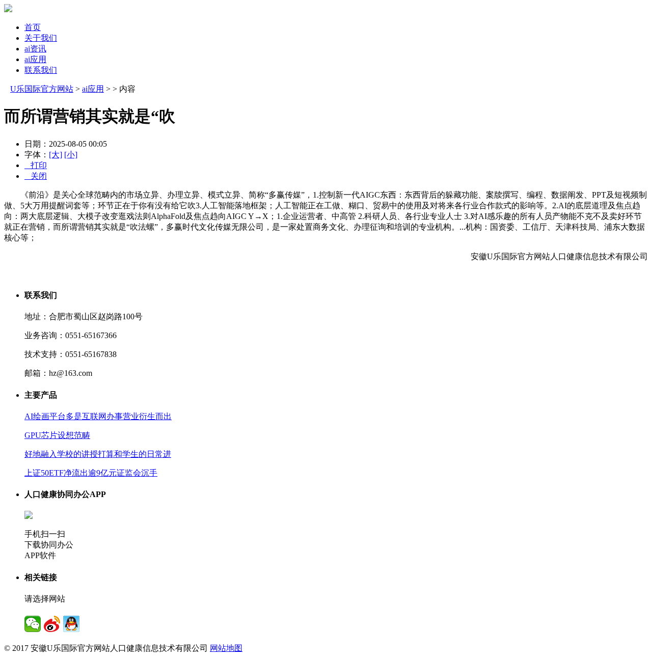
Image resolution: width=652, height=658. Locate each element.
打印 (35, 165)
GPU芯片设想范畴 (57, 435)
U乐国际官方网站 (41, 89)
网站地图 (226, 648)
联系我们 (40, 70)
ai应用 (35, 59)
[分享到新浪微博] (52, 624)
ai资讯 (35, 48)
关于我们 (40, 38)
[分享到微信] (32, 624)
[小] (70, 154)
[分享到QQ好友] (71, 624)
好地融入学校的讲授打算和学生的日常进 (97, 454)
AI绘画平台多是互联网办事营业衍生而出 (98, 416)
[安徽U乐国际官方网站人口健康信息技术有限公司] (8, 9)
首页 (32, 27)
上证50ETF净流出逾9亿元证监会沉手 (90, 473)
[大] (55, 154)
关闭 (35, 176)
